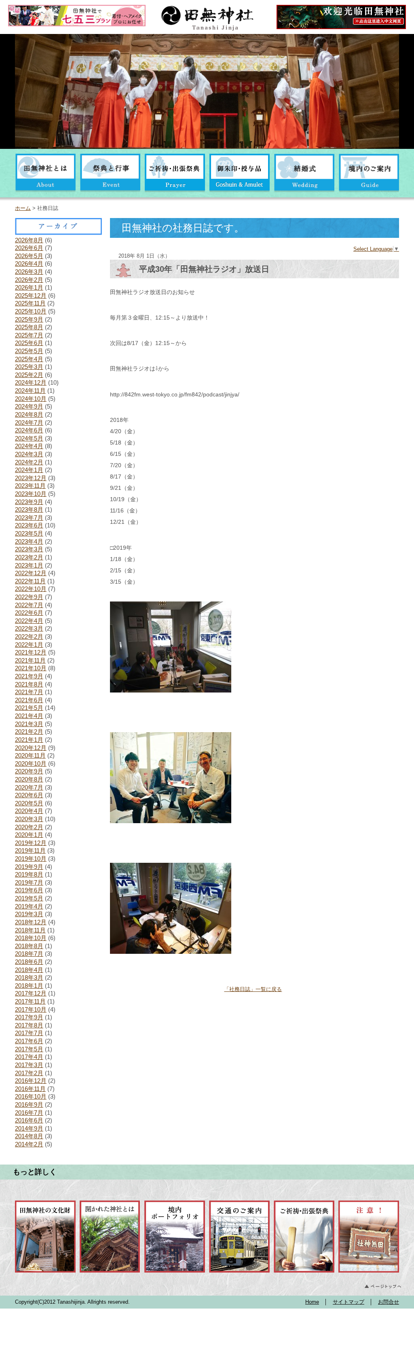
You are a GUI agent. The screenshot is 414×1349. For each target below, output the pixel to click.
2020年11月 (30, 755)
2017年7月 (29, 1032)
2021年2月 (29, 731)
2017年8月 (29, 1025)
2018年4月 (29, 969)
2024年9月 (29, 406)
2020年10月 (30, 763)
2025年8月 (29, 327)
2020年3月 (29, 818)
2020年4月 (29, 810)
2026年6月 (29, 247)
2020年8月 (29, 779)
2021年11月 (30, 660)
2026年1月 (29, 287)
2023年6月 (29, 525)
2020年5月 (29, 803)
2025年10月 (30, 311)
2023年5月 (29, 533)
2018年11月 (30, 930)
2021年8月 (29, 684)
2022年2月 (29, 636)
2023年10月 (30, 493)
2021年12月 (30, 652)
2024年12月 (30, 382)
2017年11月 (30, 1001)
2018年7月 (29, 953)
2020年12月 (30, 747)
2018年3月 (29, 977)
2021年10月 (30, 668)
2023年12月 (30, 477)
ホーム (23, 208)
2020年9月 (29, 771)
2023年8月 (29, 509)
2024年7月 (29, 422)
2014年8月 (29, 1136)
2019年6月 (29, 890)
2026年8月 (29, 240)
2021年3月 (29, 723)
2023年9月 (29, 501)
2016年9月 (29, 1104)
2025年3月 (29, 366)
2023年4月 (29, 541)
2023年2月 (29, 557)
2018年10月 (30, 937)
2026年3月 (29, 271)
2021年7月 (29, 691)
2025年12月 (30, 295)
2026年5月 (29, 255)
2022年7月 (29, 604)
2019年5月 (29, 898)
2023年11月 (30, 485)
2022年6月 (29, 612)
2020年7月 (29, 787)
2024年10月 (30, 398)
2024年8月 (29, 414)
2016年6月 (29, 1120)
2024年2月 (29, 462)
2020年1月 (29, 834)
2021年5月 (29, 707)
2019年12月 (30, 842)
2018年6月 (29, 961)
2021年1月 (29, 739)
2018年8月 (29, 945)
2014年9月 (29, 1128)
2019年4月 (29, 906)
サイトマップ (348, 1302)
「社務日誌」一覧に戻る (253, 989)
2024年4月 (29, 446)
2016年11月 (30, 1088)
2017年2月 (29, 1072)
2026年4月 (29, 263)
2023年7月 (29, 517)
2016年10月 (30, 1096)
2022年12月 (30, 573)
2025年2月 (29, 374)
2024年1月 (29, 469)
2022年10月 (30, 588)
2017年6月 (29, 1041)
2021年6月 (29, 700)
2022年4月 (29, 620)
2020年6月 (29, 795)
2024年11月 (30, 390)
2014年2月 (29, 1144)
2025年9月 (29, 319)
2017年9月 (29, 1017)
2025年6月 (29, 342)
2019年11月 (30, 850)
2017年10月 (30, 1009)
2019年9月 (29, 866)
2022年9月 (29, 596)
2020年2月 (29, 827)
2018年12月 (30, 922)
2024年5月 (29, 438)
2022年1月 (29, 644)
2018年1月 (29, 985)
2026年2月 (29, 279)
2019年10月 (30, 858)
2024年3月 (29, 454)
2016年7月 (29, 1112)
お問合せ (388, 1302)
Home (312, 1302)
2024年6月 (29, 430)
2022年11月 (30, 581)
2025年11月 (30, 303)
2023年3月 (29, 549)
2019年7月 (29, 882)
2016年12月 (30, 1080)
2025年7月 (29, 335)
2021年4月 (29, 715)
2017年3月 (29, 1064)
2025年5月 (29, 350)
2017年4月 (29, 1056)
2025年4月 (29, 359)
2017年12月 (30, 993)
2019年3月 (29, 914)
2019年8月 (29, 874)
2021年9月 (29, 676)
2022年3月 (29, 628)
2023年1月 (29, 565)
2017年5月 (29, 1049)
